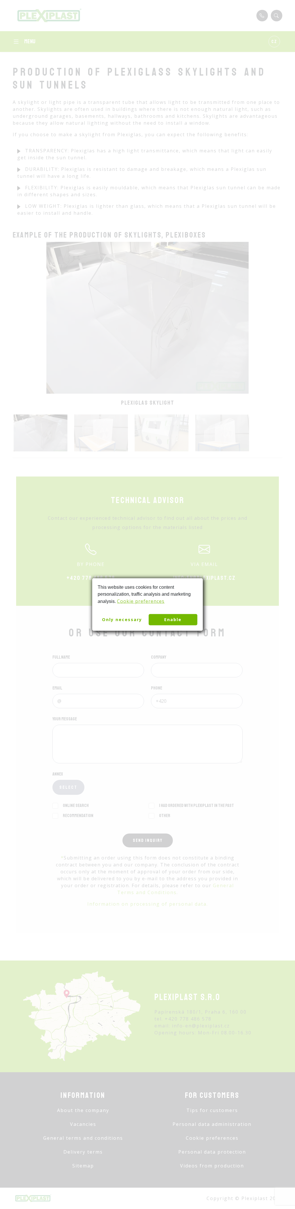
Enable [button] (172, 619)
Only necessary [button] (122, 619)
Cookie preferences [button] (140, 601)
